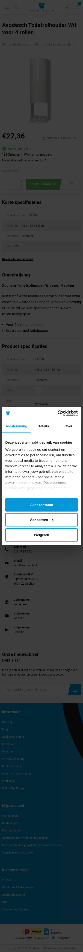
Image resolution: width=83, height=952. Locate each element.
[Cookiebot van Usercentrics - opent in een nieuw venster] (58, 413)
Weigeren (41, 535)
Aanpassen (39, 520)
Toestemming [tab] (16, 426)
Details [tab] (43, 426)
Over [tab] (68, 426)
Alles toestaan (41, 505)
